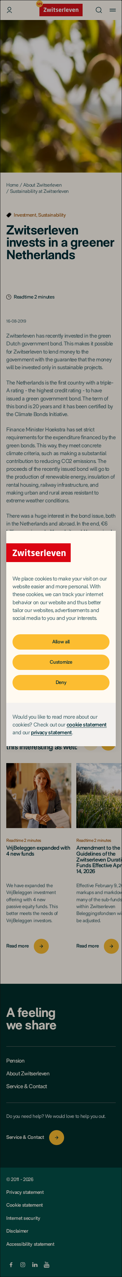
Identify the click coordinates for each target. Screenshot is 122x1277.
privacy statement (51, 732)
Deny (61, 682)
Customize (61, 662)
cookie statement (87, 724)
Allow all (61, 642)
